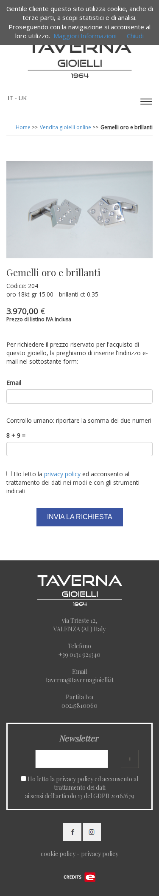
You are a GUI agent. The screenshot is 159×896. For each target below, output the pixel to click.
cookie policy (58, 854)
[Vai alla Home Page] (80, 57)
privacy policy (74, 779)
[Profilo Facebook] (72, 831)
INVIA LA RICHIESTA (79, 516)
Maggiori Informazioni (85, 35)
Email (13, 383)
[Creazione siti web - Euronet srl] (80, 876)
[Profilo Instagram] (92, 831)
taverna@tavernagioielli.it (80, 680)
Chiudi (135, 35)
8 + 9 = (15, 435)
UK (23, 98)
